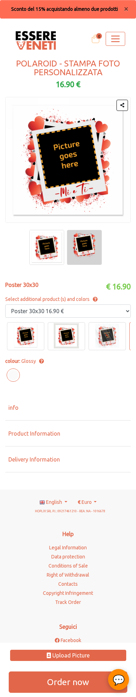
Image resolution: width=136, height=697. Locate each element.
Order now (68, 682)
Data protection (68, 556)
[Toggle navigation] (115, 39)
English (54, 502)
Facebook (70, 640)
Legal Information (68, 547)
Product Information (34, 433)
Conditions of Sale (68, 566)
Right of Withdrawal (68, 575)
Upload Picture (70, 655)
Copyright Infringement (68, 593)
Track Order (68, 602)
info (13, 407)
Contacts (68, 584)
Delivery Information (34, 459)
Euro (85, 502)
